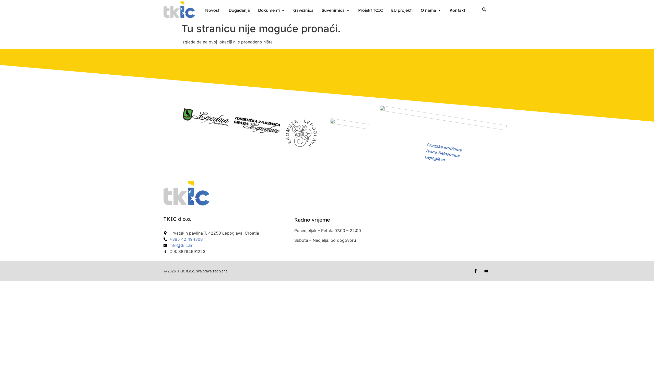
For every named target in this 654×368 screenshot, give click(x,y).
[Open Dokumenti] (283, 10)
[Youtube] (486, 271)
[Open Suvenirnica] (348, 10)
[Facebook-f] (475, 271)
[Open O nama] (439, 10)
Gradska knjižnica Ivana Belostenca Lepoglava (443, 152)
